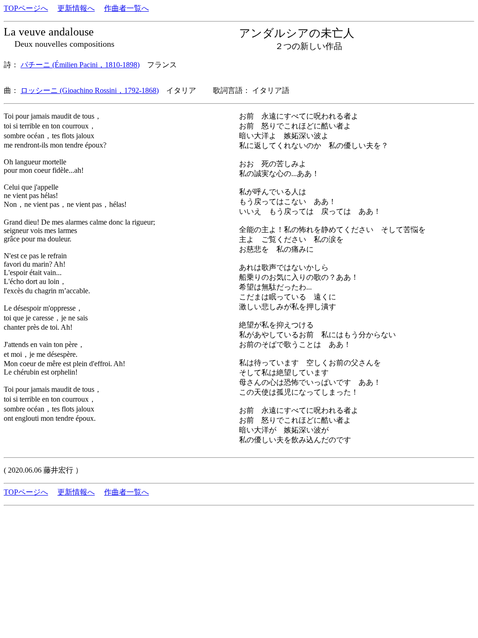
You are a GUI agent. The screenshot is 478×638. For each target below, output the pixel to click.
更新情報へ (76, 8)
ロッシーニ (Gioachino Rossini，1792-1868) (90, 90)
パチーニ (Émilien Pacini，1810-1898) (80, 65)
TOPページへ (26, 8)
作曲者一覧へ (126, 8)
